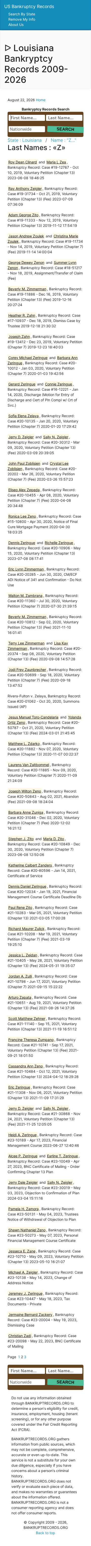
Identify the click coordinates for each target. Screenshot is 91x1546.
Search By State (22, 14)
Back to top (45, 1533)
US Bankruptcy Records (29, 6)
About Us (16, 24)
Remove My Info (22, 19)
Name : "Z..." (63, 140)
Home (41, 100)
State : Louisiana (25, 140)
